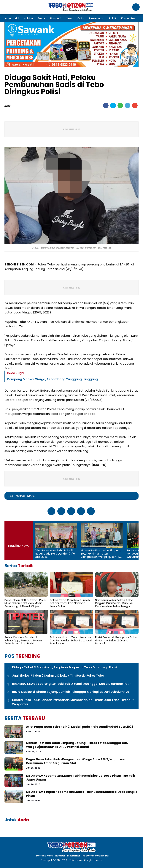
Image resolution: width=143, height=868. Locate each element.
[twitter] (113, 105)
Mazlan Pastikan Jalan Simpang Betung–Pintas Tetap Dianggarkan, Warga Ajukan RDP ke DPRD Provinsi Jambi (101, 553)
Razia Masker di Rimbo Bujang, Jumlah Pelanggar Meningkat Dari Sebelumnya (70, 692)
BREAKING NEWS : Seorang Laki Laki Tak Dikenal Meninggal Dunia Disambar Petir (71, 684)
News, (31, 496)
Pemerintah (96, 18)
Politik (112, 18)
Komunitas (128, 18)
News (69, 18)
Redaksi (60, 855)
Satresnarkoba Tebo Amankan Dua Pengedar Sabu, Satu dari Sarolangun (71, 640)
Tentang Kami (44, 855)
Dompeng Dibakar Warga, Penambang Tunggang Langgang (52, 379)
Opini (80, 18)
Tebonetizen (76, 860)
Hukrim (28, 18)
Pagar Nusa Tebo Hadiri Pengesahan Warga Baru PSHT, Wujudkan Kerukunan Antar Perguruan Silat (75, 761)
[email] (135, 105)
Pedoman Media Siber (95, 855)
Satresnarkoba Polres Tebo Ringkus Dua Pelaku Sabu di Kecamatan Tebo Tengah (114, 603)
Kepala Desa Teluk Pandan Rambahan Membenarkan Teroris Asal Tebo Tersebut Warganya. (73, 702)
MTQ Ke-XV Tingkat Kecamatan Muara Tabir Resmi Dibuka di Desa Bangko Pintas (81, 794)
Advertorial (12, 18)
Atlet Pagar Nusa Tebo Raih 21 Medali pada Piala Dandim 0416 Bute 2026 (55, 553)
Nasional (55, 18)
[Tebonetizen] (70, 11)
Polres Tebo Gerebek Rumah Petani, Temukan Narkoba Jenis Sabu (70, 603)
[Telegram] (127, 105)
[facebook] (106, 105)
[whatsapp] (120, 105)
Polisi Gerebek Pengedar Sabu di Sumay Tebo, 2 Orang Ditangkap (116, 640)
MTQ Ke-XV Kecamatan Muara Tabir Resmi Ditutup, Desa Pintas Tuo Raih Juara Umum (80, 777)
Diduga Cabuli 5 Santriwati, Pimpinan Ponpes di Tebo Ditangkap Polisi (64, 667)
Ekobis (41, 18)
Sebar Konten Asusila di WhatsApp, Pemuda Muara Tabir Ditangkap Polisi (23, 640)
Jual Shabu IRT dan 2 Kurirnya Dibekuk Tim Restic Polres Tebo (58, 676)
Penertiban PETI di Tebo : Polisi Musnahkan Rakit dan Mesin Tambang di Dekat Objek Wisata (25, 603)
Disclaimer (73, 855)
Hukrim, (21, 496)
